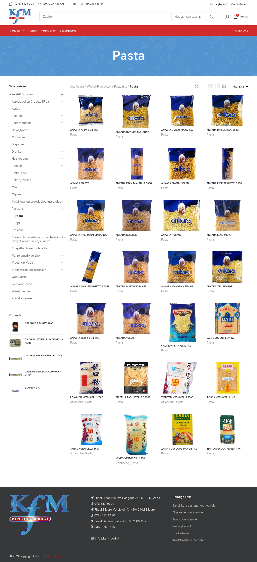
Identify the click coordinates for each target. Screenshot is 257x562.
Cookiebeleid (181, 533)
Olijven (16, 194)
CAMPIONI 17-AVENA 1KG (176, 346)
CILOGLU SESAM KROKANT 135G (44, 355)
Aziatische (77, 402)
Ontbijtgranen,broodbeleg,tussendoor (35, 201)
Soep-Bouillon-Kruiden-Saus (31, 248)
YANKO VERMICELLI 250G (130, 458)
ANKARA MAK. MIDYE (219, 235)
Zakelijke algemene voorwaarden (194, 505)
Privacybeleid (181, 526)
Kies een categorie (188, 16)
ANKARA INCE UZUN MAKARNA (88, 235)
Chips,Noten (20, 130)
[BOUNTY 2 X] (15, 391)
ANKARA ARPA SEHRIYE (84, 130)
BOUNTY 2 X (32, 388)
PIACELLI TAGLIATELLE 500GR (133, 397)
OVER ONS (241, 30)
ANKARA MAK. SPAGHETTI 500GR (90, 286)
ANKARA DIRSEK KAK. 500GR (223, 130)
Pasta (19, 215)
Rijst (17, 223)
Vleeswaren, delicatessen (29, 269)
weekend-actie (22, 284)
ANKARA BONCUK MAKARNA (132, 132)
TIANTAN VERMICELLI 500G (177, 397)
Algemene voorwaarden (188, 512)
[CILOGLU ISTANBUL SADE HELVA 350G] (15, 343)
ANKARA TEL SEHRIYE (220, 286)
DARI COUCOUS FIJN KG (221, 338)
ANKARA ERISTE (79, 183)
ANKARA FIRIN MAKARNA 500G (134, 183)
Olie (14, 187)
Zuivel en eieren (23, 298)
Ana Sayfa (77, 86)
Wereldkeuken (22, 291)
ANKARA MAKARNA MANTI (131, 286)
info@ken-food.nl (53, 3)
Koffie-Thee (20, 173)
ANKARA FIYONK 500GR (175, 183)
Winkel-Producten (21, 94)
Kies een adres (94, 3)
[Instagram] (74, 4)
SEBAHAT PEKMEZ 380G (39, 323)
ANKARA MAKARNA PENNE (177, 286)
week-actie (19, 276)
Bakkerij (17, 115)
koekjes (17, 165)
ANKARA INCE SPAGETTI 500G (224, 183)
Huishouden (20, 158)
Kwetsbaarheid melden (187, 540)
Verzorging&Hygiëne (26, 255)
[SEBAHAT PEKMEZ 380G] (15, 326)
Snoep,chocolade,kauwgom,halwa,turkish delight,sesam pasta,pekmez (35, 239)
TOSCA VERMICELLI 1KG (221, 397)
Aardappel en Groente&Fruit (30, 101)
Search (212, 16)
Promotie (18, 230)
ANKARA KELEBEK (126, 235)
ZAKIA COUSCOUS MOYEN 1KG (179, 449)
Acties (16, 108)
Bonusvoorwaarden (185, 519)
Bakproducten (21, 122)
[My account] (227, 17)
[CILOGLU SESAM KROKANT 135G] (15, 359)
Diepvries (18, 144)
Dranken (17, 151)
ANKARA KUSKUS (171, 235)
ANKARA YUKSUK (126, 338)
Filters (239, 86)
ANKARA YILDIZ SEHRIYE (84, 338)
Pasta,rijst (18, 208)
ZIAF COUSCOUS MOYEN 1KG (224, 449)
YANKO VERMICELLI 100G (85, 449)
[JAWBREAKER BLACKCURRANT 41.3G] (15, 375)
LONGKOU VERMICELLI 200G (86, 397)
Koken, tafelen (21, 180)
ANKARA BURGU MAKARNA (177, 130)
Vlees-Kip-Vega (22, 262)
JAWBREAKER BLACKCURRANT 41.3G (43, 373)
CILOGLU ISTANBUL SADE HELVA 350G (44, 341)
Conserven (19, 137)
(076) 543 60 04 (24, 3)
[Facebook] (70, 4)
